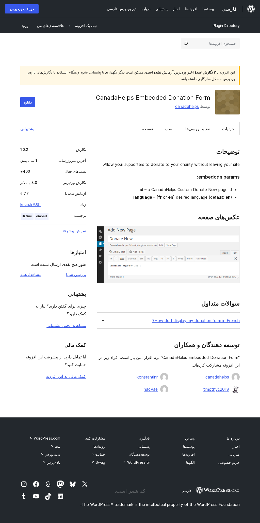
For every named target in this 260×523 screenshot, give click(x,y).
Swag (98, 462)
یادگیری (144, 438)
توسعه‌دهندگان (139, 454)
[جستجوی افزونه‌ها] (186, 43)
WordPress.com (44, 438)
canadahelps (187, 106)
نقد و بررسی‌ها (197, 128)
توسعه (147, 128)
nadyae (151, 389)
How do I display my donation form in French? (196, 320)
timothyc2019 (216, 389)
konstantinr (147, 377)
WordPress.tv (136, 462)
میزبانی (234, 454)
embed (41, 216)
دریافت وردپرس (22, 9)
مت (55, 446)
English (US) (30, 204)
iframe (27, 216)
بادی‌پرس (51, 462)
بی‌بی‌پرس (50, 454)
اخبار (236, 446)
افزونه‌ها (188, 454)
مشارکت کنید (95, 438)
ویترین (190, 438)
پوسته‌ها (189, 446)
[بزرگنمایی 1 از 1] (232, 233)
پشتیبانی (27, 128)
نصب (169, 128)
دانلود (28, 102)
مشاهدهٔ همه (30, 274)
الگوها (190, 462)
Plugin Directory (226, 25)
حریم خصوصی (229, 462)
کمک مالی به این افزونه (66, 376)
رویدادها (99, 446)
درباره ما (233, 438)
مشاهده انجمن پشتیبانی (66, 325)
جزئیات (228, 128)
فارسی (186, 491)
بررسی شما (76, 274)
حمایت (98, 454)
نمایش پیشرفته (73, 230)
